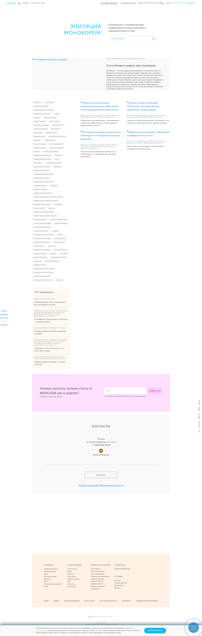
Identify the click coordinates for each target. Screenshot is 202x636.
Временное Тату (58, 125)
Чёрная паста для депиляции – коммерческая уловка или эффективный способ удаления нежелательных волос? (100, 123)
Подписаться (154, 391)
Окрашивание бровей (41, 170)
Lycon (46, 574)
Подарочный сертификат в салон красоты (48, 197)
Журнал (199, 402)
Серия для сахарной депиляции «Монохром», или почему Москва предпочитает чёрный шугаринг (148, 121)
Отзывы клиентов (120, 583)
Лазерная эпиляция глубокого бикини (97, 580)
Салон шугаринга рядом (42, 223)
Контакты (199, 424)
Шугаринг (64, 254)
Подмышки (71, 584)
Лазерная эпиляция (50, 152)
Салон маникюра (39, 220)
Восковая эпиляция (40, 125)
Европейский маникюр (57, 136)
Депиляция (37, 133)
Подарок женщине (40, 189)
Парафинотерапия (40, 186)
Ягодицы (70, 574)
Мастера (117, 580)
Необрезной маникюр (41, 167)
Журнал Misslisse (122, 569)
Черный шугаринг (40, 254)
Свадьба (55, 231)
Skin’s (46, 581)
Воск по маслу (54, 121)
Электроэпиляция (40, 257)
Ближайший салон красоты (43, 110)
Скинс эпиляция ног (97, 571)
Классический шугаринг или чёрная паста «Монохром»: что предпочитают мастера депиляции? (98, 154)
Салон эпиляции (112, 59)
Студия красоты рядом (41, 242)
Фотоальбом (119, 585)
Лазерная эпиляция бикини (100, 576)
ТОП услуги (89, 601)
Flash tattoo (49, 102)
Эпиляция (26, 3)
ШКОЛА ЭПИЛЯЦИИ (72, 601)
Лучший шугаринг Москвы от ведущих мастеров (50, 332)
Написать (101, 475)
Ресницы (51, 208)
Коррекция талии (39, 148)
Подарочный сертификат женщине (45, 201)
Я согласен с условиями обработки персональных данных (126, 396)
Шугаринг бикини (97, 584)
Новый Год (57, 167)
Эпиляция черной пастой (42, 280)
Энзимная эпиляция (58, 257)
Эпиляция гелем (39, 265)
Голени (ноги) (72, 569)
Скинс (59, 235)
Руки (69, 581)
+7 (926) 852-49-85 (128, 3)
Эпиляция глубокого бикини (44, 269)
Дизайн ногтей (51, 133)
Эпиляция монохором (41, 276)
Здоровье (37, 140)
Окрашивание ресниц (41, 178)
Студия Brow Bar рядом (41, 238)
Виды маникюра (50, 118)
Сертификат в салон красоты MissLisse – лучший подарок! (50, 320)
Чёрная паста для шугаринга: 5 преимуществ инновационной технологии (145, 147)
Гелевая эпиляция (40, 129)
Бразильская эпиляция (42, 114)
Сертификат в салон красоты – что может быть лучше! (49, 349)
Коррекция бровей (56, 144)
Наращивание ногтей (53, 163)
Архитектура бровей (40, 106)
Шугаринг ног (95, 589)
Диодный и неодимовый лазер (52, 585)
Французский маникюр (41, 250)
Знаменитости (49, 140)
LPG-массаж (35, 3)
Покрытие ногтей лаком (42, 204)
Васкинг (36, 118)
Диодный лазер (39, 136)
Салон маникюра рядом (58, 220)
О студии (199, 416)
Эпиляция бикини (52, 261)
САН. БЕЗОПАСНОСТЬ (108, 601)
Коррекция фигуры (57, 148)
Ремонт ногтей (38, 208)
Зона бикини (71, 576)
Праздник (58, 204)
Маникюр (58, 155)
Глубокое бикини (73, 579)
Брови (56, 114)
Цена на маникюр (60, 250)
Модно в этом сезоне (100, 565)
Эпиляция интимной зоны (43, 272)
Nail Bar (59, 280)
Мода (56, 159)
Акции (199, 409)
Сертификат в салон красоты (43, 235)
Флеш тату (51, 246)
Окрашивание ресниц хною (43, 182)
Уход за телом (38, 246)
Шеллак (53, 254)
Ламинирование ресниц (42, 155)
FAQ (199, 431)
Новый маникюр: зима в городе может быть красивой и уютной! (50, 303)
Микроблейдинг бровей (42, 159)
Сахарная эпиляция (40, 231)
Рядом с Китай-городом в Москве (45, 216)
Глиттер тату (55, 129)
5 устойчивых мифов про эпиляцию (131, 65)
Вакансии (117, 588)
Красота (36, 152)
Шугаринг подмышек (98, 586)
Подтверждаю (155, 630)
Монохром (37, 163)
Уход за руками (59, 242)
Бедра (69, 571)
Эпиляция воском (50, 571)
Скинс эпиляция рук (97, 574)
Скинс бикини (95, 569)
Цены (43, 3)
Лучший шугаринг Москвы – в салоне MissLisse (49, 363)
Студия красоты (60, 238)
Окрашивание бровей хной (43, 174)
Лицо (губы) (71, 586)
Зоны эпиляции (39, 144)
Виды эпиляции (39, 121)
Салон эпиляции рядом (127, 59)
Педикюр (54, 186)
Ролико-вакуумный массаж (43, 212)
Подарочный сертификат (42, 193)
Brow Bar (37, 102)
